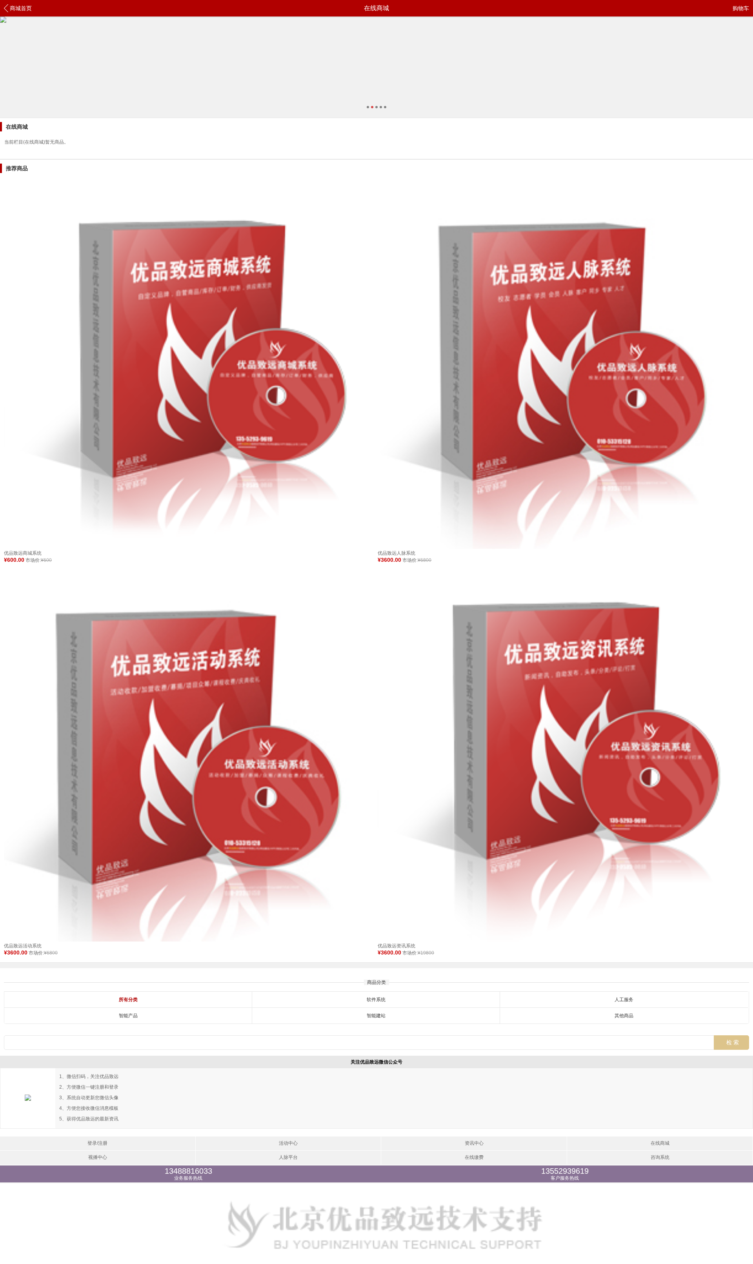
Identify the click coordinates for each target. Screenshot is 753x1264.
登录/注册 (97, 1143)
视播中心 (97, 1157)
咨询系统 (660, 1157)
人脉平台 (288, 1157)
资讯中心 (474, 1143)
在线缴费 (474, 1157)
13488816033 (188, 1174)
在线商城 (660, 1143)
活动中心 (288, 1143)
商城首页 (21, 8)
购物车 (741, 8)
